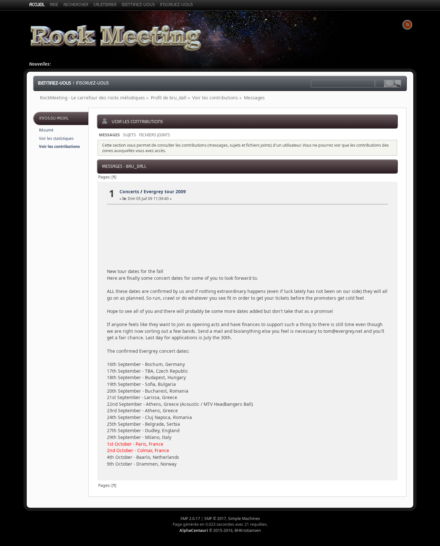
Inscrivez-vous (92, 83)
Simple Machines (244, 518)
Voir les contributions (59, 146)
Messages (109, 135)
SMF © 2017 (215, 518)
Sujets (129, 135)
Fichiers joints (154, 135)
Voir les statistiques (56, 138)
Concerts (129, 191)
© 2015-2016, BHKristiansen (220, 530)
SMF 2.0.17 (190, 518)
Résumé (46, 130)
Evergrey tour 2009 (165, 191)
